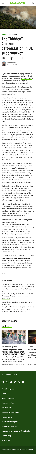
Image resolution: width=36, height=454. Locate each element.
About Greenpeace (8, 389)
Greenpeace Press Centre (10, 412)
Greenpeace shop (8, 403)
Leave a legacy (7, 407)
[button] (18, 374)
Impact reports (7, 417)
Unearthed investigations (10, 422)
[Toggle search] (31, 3)
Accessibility (6, 440)
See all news (6, 326)
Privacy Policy (6, 436)
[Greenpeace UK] (18, 3)
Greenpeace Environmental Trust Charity (16, 431)
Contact (4, 393)
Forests (4, 34)
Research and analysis (9, 426)
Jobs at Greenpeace (8, 398)
